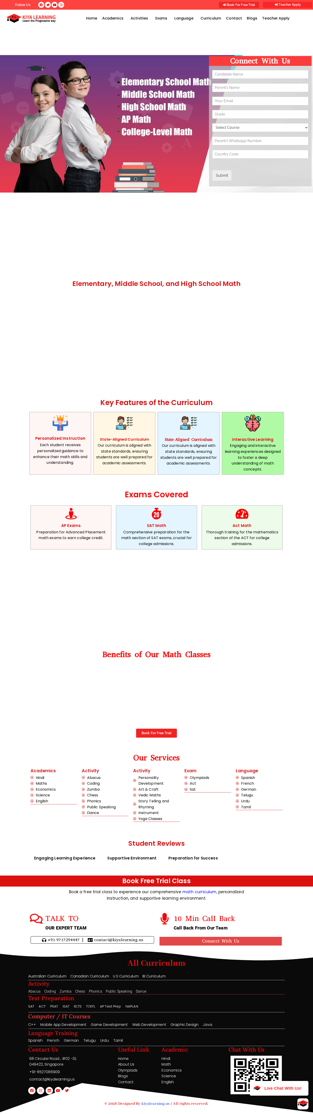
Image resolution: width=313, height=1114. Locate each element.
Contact (234, 18)
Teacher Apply (289, 4)
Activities (139, 18)
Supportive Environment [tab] (131, 858)
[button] (114, 18)
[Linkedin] (49, 1090)
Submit (222, 175)
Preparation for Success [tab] (193, 858)
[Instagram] (40, 1090)
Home (91, 18)
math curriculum (199, 892)
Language (183, 18)
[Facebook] (32, 1090)
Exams (161, 18)
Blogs (252, 18)
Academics (113, 18)
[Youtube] (58, 1090)
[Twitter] (67, 1090)
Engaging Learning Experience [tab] (64, 858)
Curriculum (210, 18)
